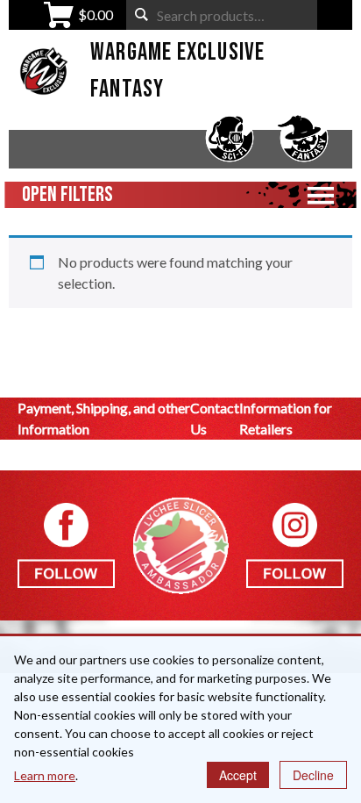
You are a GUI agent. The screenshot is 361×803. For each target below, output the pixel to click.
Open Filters (67, 194)
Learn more (44, 775)
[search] (141, 14)
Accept (238, 775)
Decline (313, 775)
